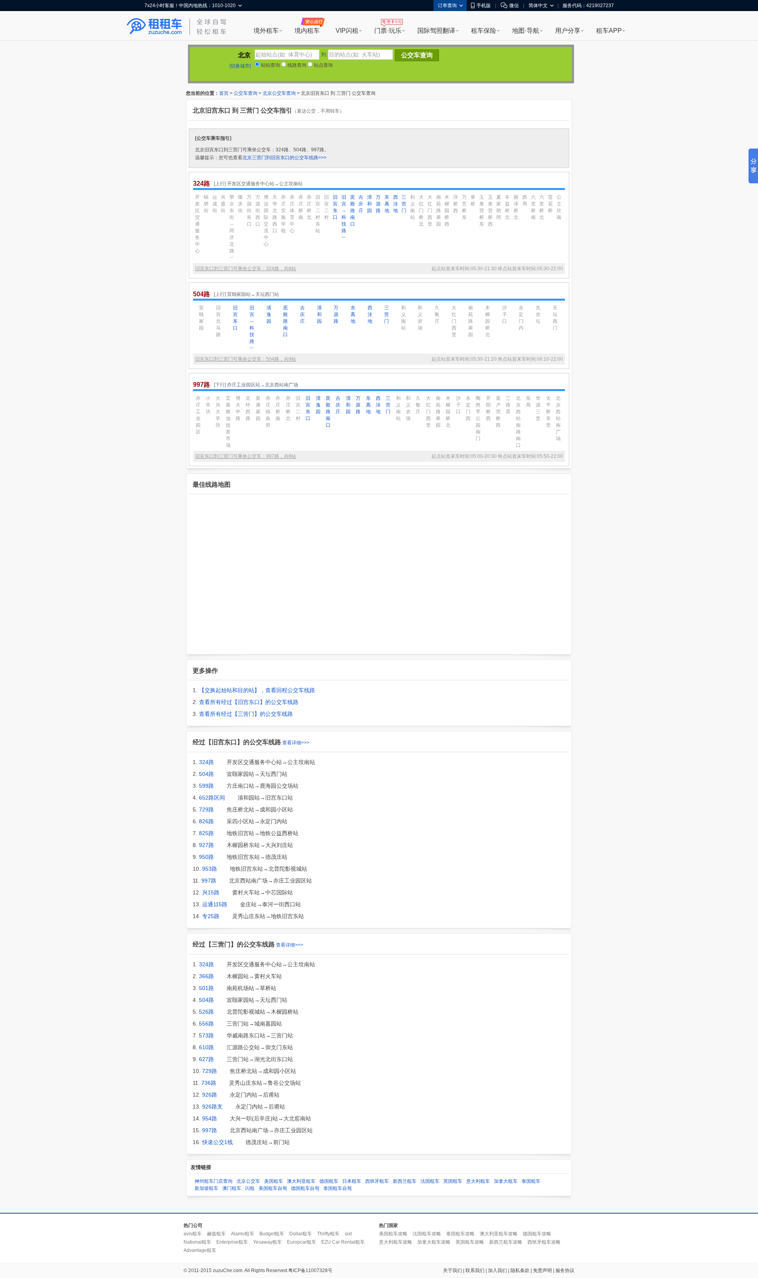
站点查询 (323, 65)
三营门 (404, 203)
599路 (206, 786)
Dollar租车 (300, 1234)
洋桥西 (455, 203)
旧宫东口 (335, 207)
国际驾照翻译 (436, 30)
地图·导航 (525, 30)
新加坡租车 (206, 1188)
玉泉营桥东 (481, 210)
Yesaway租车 (267, 1242)
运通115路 (214, 904)
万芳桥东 (464, 207)
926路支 (212, 1106)
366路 (206, 976)
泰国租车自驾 (337, 1188)
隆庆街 (240, 203)
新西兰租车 (405, 1181)
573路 (206, 1035)
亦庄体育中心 (292, 213)
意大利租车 (478, 1181)
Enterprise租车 (232, 1242)
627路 (206, 1059)
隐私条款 (519, 1270)
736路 (208, 1083)
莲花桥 (550, 203)
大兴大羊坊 (218, 411)
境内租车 (307, 30)
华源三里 (538, 408)
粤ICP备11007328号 (310, 1270)
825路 (206, 833)
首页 (224, 93)
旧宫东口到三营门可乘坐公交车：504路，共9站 (245, 359)
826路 (206, 821)
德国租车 (328, 1181)
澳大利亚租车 (301, 1181)
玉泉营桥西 (490, 210)
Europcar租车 (301, 1242)
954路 (209, 1118)
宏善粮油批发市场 (228, 421)
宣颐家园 (201, 318)
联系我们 (474, 1270)
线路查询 (296, 65)
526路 (206, 1012)
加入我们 (497, 1270)
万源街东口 (249, 210)
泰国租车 (531, 1181)
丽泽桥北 (516, 207)
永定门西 (468, 408)
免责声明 (542, 1270)
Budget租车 (271, 1234)
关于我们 (452, 1270)
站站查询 (270, 65)
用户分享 (567, 30)
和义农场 (420, 318)
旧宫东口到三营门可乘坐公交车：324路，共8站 (245, 268)
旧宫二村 (326, 207)
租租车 (154, 26)
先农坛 (538, 314)
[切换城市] (240, 66)
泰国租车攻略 (460, 1234)
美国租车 (273, 1181)
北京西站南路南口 (518, 421)
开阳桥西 (488, 408)
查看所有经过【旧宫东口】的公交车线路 (248, 702)
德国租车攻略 (537, 1234)
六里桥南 (533, 207)
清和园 (369, 203)
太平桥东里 (548, 411)
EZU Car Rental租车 (343, 1242)
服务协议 (564, 1270)
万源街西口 (257, 210)
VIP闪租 (347, 30)
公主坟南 (559, 207)
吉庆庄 (360, 203)
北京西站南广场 (558, 418)
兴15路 (211, 892)
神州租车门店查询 (214, 1181)
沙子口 (504, 314)
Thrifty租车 (328, 1234)
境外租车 (266, 30)
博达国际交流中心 (266, 220)
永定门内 (521, 318)
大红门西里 (430, 210)
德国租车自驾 (305, 1188)
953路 (209, 869)
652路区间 (212, 797)
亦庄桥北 (309, 207)
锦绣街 (206, 203)
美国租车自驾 (273, 1188)
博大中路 (238, 408)
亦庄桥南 (300, 207)
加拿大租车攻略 (433, 1242)
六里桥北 (541, 207)
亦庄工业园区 (198, 415)
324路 (206, 762)
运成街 (214, 203)
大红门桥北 (421, 210)
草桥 (473, 200)
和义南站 (412, 207)
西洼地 (395, 203)
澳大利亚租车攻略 (499, 1234)
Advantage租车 (200, 1250)
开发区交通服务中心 (197, 224)
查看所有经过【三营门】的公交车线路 (246, 714)
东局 (528, 401)
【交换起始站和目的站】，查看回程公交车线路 (257, 690)
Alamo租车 (242, 1234)
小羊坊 (208, 404)
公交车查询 (245, 93)
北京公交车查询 (279, 93)
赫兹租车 (216, 1234)
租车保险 (483, 30)
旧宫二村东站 (317, 213)
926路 (209, 1095)
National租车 (197, 1242)
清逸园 (268, 314)
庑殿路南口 (352, 210)
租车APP (609, 30)
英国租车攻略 (470, 1242)
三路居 (508, 404)
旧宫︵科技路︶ (343, 217)
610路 (206, 1047)
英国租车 (452, 1181)
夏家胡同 (498, 207)
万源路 (378, 203)
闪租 (250, 1188)
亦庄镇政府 (268, 411)
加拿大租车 (506, 1181)
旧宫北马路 (218, 321)
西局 (524, 200)
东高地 (387, 203)
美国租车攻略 (393, 1234)
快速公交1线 (217, 1142)
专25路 (211, 916)
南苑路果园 (438, 210)
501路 (206, 988)
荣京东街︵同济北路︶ (231, 227)
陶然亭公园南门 (478, 418)
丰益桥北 (507, 207)
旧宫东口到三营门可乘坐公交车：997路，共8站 (245, 456)
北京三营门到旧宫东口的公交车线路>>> (284, 157)
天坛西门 (555, 318)
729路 (206, 809)
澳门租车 (231, 1188)
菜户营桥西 (498, 411)
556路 (206, 1023)
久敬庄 (437, 314)
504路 (206, 774)
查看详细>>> (296, 742)
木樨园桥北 (487, 321)
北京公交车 (248, 1181)
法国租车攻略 (427, 1234)
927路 (206, 845)
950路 (206, 857)
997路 (208, 880)
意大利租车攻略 (395, 1242)
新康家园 (258, 408)
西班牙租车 (377, 1181)
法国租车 (429, 1181)
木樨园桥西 (447, 210)
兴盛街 (223, 203)
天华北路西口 (274, 213)
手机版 (484, 5)
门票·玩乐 (388, 30)
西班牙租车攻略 (544, 1242)
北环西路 (248, 408)
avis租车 (193, 1234)
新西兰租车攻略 (505, 1242)
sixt (348, 1234)
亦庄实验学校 (283, 213)
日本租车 (351, 1181)
